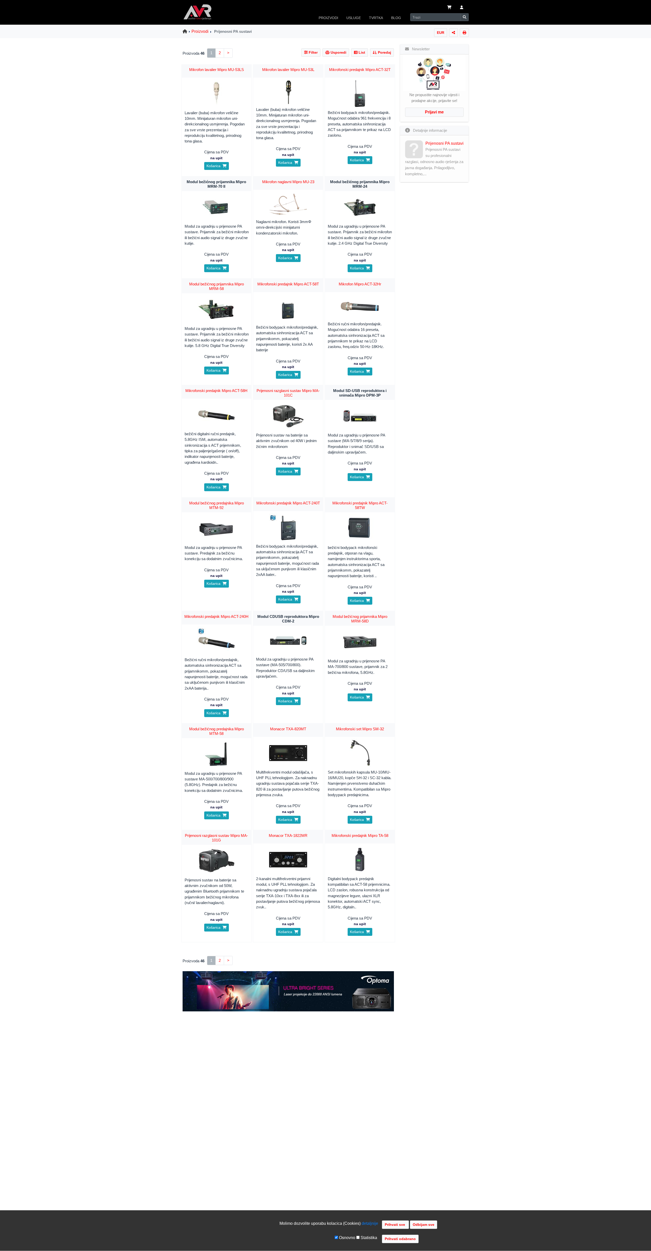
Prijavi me (434, 112)
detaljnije (370, 1223)
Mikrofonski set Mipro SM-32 (360, 729)
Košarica (214, 166)
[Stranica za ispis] (464, 32)
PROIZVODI (328, 18)
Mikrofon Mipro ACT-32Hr (360, 284)
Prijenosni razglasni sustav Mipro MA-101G (216, 837)
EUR (440, 33)
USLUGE (353, 18)
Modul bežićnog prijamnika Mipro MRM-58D (360, 618)
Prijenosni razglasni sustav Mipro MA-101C (288, 392)
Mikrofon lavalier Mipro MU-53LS (216, 69)
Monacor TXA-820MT (288, 729)
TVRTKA (376, 18)
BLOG (396, 18)
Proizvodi (200, 31)
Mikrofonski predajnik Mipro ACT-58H (216, 390)
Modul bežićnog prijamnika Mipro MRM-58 (216, 286)
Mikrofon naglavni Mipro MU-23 (288, 182)
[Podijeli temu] (453, 32)
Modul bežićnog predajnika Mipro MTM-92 (216, 505)
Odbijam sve (423, 1225)
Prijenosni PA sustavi (444, 143)
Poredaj (384, 52)
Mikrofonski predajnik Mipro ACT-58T (288, 284)
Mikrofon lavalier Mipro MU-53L (288, 69)
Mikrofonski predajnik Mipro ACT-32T (360, 69)
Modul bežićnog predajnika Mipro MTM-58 (216, 731)
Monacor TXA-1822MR (288, 835)
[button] (461, 8)
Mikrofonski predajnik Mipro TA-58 (360, 835)
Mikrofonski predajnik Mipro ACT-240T (288, 503)
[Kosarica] (449, 8)
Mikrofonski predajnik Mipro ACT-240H (216, 616)
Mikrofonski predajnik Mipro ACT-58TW (360, 505)
